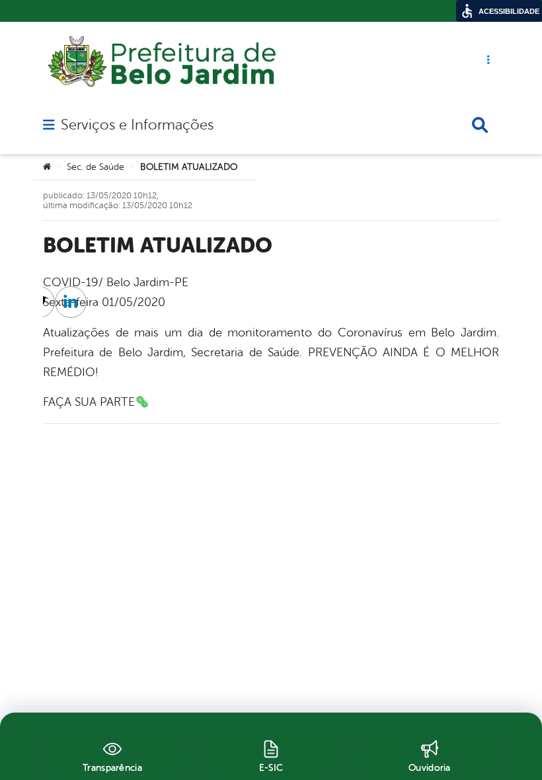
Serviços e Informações (137, 125)
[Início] (47, 167)
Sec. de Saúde (95, 167)
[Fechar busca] (480, 125)
